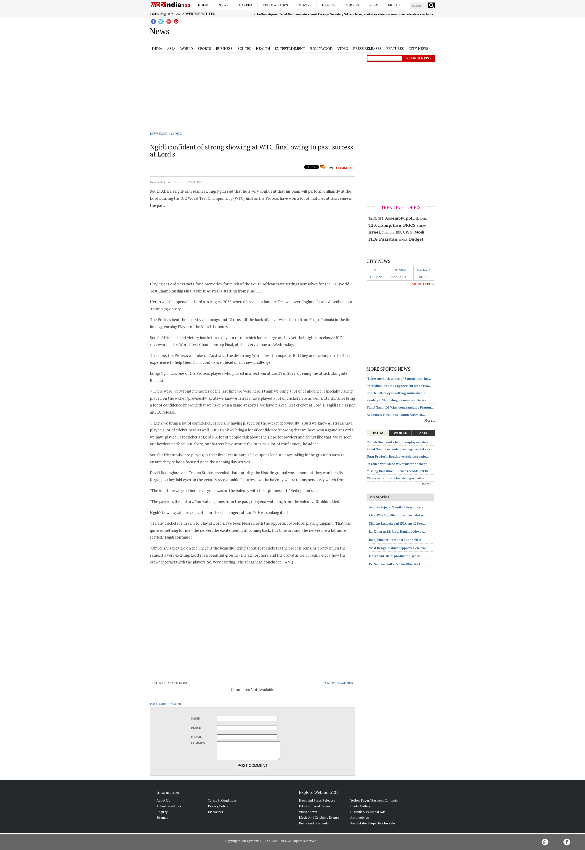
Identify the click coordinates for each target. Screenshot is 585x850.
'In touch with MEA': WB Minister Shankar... (398, 464)
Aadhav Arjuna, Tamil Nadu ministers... (397, 507)
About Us (163, 800)
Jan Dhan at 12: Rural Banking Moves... (397, 531)
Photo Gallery (360, 806)
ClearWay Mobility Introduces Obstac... (397, 515)
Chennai (377, 277)
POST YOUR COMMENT (339, 683)
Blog (373, 5)
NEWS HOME (159, 134)
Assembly (394, 218)
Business (224, 48)
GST (380, 218)
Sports (204, 48)
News (224, 5)
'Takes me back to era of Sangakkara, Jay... (399, 379)
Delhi (377, 270)
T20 (372, 225)
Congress (388, 232)
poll (410, 218)
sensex (421, 225)
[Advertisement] (315, 30)
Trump (384, 225)
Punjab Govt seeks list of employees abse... (399, 442)
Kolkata (424, 270)
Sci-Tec (244, 48)
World (186, 48)
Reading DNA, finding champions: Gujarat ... (399, 400)
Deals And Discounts (314, 823)
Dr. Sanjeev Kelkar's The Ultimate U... (396, 564)
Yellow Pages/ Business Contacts (374, 800)
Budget (416, 239)
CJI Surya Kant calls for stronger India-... (396, 478)
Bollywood (321, 48)
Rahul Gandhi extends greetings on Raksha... (400, 449)
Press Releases (367, 48)
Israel (374, 232)
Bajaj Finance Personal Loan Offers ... (397, 540)
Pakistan (388, 239)
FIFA (373, 239)
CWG (407, 232)
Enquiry (162, 812)
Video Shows (308, 812)
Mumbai (400, 270)
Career (245, 5)
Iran (397, 225)
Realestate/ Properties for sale (372, 823)
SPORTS (176, 134)
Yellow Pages (275, 5)
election (420, 218)
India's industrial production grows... (396, 556)
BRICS (409, 225)
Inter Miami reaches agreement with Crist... (399, 386)
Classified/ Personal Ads (368, 812)
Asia (171, 48)
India (157, 48)
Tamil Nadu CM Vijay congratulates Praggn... (400, 407)
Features (395, 48)
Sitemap (162, 817)
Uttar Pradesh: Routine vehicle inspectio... (398, 456)
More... (429, 420)
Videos (352, 5)
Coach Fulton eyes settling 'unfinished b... (397, 393)
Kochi (424, 277)
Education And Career (314, 806)
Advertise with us (198, 13)
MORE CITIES (423, 284)
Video (342, 48)
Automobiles (359, 817)
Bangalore (400, 277)
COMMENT (345, 168)
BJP (398, 232)
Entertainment (290, 48)
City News (418, 48)
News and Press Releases (317, 800)
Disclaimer (215, 812)
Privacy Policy (218, 806)
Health (329, 5)
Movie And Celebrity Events (319, 817)
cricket (403, 239)
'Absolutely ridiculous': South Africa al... (396, 415)
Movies (304, 5)
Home (203, 5)
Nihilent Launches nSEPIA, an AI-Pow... (397, 523)
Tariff (372, 218)
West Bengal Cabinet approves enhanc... (398, 548)
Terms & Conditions (222, 800)
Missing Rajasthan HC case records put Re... (399, 471)
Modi (419, 232)
